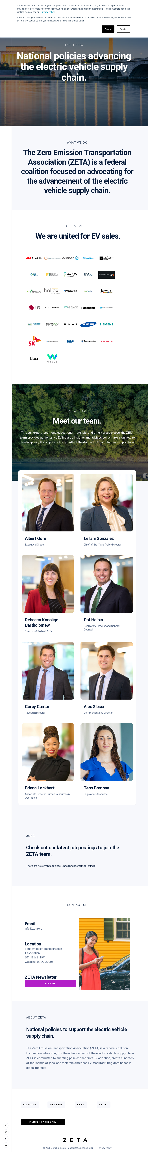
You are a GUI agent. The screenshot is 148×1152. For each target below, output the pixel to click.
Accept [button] (108, 28)
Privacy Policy (47, 11)
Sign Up (50, 983)
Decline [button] (123, 28)
